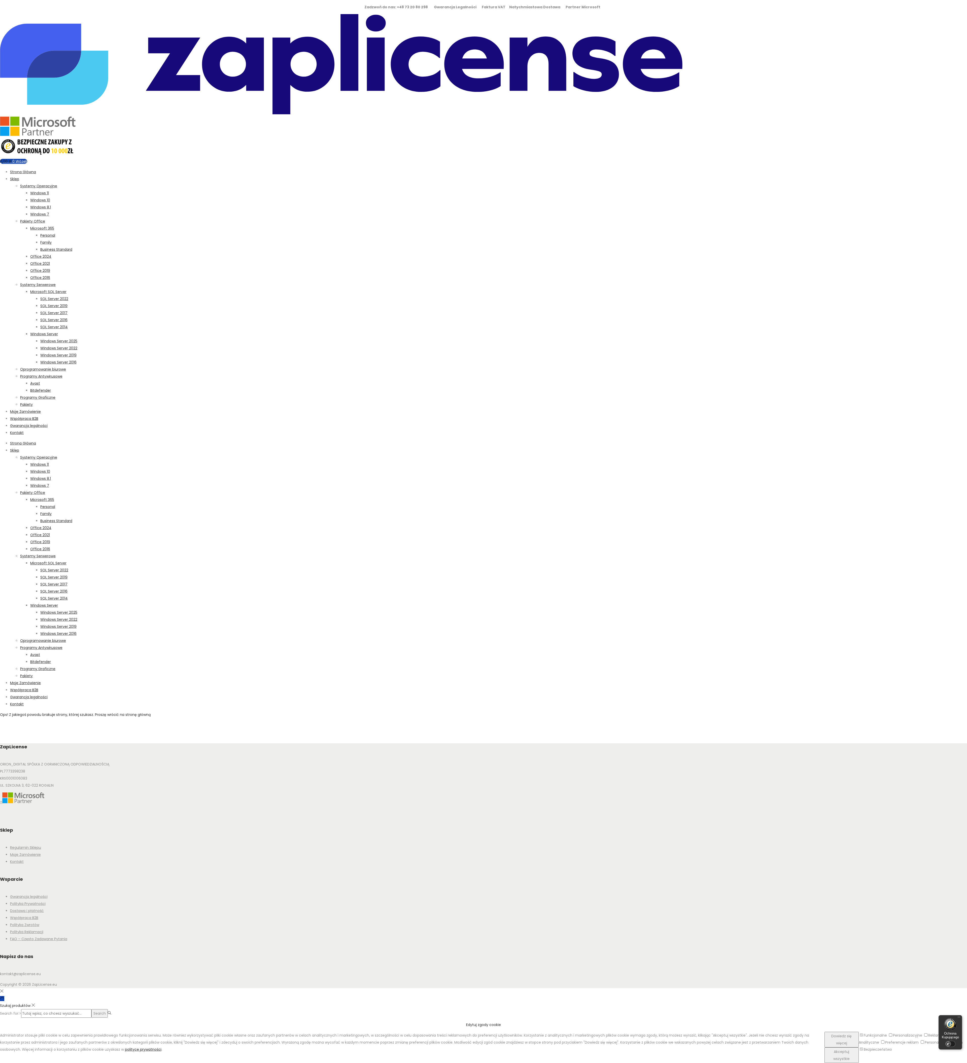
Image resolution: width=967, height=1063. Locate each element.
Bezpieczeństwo (878, 1049)
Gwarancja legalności (29, 425)
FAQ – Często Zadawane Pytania (38, 938)
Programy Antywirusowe (41, 376)
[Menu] (959, 1018)
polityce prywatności (143, 1049)
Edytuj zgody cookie (483, 1024)
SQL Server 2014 (54, 326)
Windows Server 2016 (58, 362)
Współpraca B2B (24, 418)
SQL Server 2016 (53, 319)
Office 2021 (40, 263)
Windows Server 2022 (58, 348)
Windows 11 (39, 193)
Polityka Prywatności (28, 903)
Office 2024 (40, 256)
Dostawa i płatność (27, 910)
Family (46, 242)
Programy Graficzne (37, 397)
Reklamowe (938, 1035)
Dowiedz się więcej (841, 1040)
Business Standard (56, 249)
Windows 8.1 (40, 207)
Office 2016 (40, 277)
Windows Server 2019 (58, 355)
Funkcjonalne (875, 1035)
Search (99, 1013)
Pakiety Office (32, 221)
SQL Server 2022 (54, 298)
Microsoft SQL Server (48, 291)
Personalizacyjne (907, 1035)
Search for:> (10, 1013)
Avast (35, 383)
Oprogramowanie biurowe (43, 369)
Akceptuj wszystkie (841, 1055)
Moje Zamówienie (25, 411)
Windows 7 (39, 214)
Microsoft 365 (42, 228)
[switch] (950, 1044)
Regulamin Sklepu (25, 847)
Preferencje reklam (902, 1042)
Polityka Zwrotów (24, 924)
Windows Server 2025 (58, 341)
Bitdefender (40, 390)
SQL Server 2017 (53, 312)
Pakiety (26, 404)
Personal (47, 235)
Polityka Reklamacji (26, 931)
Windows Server (44, 334)
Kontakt (17, 432)
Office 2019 (40, 270)
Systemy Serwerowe (38, 284)
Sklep (14, 178)
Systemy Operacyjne (38, 186)
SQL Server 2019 (53, 305)
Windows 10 (40, 200)
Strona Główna (23, 171)
